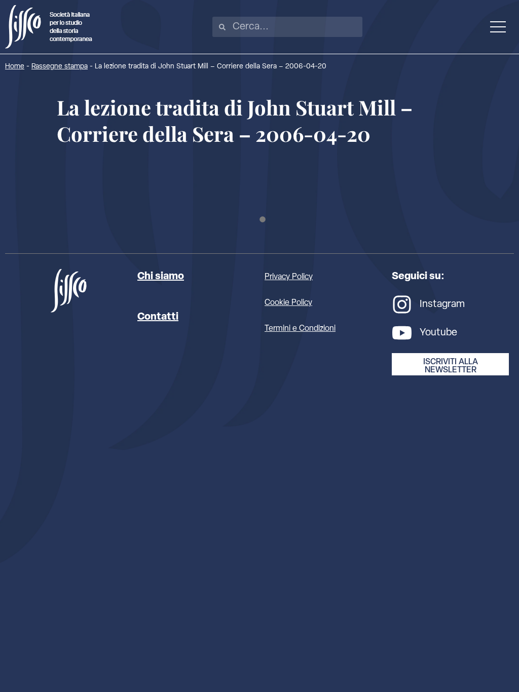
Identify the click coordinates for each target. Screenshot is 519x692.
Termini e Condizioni (300, 329)
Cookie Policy (288, 303)
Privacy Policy (289, 277)
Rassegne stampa (59, 66)
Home (14, 66)
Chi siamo (160, 277)
